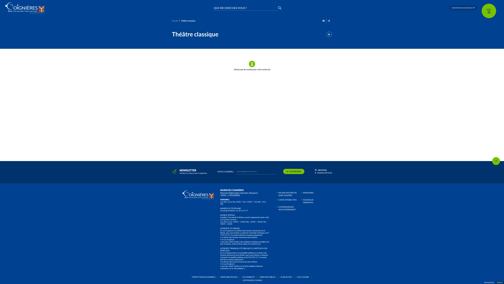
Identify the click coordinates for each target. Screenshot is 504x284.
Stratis (500, 282)
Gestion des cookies (252, 280)
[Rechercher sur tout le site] (279, 8)
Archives (322, 170)
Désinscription (324, 173)
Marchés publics (267, 277)
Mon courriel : (225, 171)
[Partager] (329, 21)
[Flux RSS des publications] (329, 34)
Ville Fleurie (303, 277)
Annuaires (308, 193)
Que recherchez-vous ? (230, 7)
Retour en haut (496, 161)
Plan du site (286, 277)
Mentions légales (229, 277)
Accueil (175, 21)
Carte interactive (288, 200)
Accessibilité (249, 277)
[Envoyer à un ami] (323, 21)
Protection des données (203, 277)
